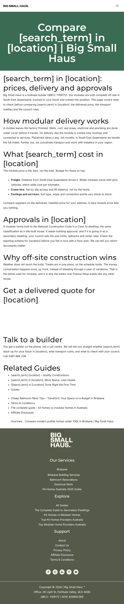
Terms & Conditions (62, 559)
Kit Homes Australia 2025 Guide (62, 489)
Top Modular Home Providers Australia (62, 524)
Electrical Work (63, 484)
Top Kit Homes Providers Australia (62, 519)
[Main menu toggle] (117, 5)
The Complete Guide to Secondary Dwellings (62, 510)
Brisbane (62, 469)
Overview (16, 421)
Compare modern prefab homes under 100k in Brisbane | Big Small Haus (69, 421)
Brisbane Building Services (64, 474)
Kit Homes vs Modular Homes (62, 514)
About (62, 540)
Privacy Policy (62, 550)
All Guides (62, 505)
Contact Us (62, 545)
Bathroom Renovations (63, 479)
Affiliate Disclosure (62, 554)
